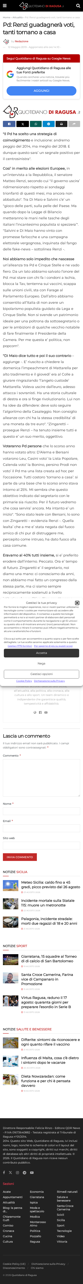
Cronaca (8, 1231)
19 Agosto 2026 (31, 966)
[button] (77, 603)
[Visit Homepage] (41, 6)
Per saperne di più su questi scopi (53, 646)
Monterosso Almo (38, 1223)
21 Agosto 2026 (31, 929)
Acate (7, 1191)
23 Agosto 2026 (31, 892)
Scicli (60, 1214)
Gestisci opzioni (41, 674)
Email (8, 821)
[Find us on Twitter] (10, 1172)
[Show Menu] (5, 6)
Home (6, 17)
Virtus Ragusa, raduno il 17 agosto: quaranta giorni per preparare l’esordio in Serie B (46, 1002)
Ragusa (35, 1241)
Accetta (41, 653)
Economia (37, 1191)
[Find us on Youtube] (32, 1173)
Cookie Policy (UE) (14, 1263)
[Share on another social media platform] (74, 124)
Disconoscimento (14, 1267)
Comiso (8, 1225)
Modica (35, 1216)
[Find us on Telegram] (24, 1173)
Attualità (18, 17)
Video (61, 1236)
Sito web (9, 838)
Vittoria (62, 1241)
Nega (41, 663)
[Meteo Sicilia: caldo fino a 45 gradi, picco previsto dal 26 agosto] (10, 885)
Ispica (34, 1202)
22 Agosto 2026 (31, 910)
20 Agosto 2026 (31, 1068)
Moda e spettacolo (37, 1209)
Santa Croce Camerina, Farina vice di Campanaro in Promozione (47, 979)
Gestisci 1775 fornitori (20, 646)
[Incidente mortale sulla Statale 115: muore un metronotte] (10, 903)
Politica (35, 1231)
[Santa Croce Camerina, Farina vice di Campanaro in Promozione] (10, 977)
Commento (12, 755)
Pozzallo (35, 1236)
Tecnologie (64, 1231)
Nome (8, 803)
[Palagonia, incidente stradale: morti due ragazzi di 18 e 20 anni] (10, 922)
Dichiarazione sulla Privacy (49, 680)
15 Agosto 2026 (31, 989)
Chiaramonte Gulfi (11, 1218)
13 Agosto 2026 (31, 1012)
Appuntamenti (13, 1197)
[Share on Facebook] (9, 124)
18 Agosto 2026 (31, 1091)
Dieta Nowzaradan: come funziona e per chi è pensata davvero (45, 1081)
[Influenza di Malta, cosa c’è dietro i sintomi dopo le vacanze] (10, 1061)
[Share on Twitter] (22, 124)
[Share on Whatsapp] (36, 124)
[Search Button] (78, 6)
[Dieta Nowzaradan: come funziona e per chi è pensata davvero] (10, 1079)
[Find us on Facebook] (4, 1173)
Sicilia (61, 1220)
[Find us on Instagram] (17, 1173)
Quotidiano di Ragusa (24, 1275)
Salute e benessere (63, 1198)
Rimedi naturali (67, 1191)
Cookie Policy (24, 680)
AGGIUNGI (41, 90)
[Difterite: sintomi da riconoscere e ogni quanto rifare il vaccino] (10, 1042)
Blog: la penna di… (12, 1209)
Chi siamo (37, 1267)
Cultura (8, 1241)
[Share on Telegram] (48, 124)
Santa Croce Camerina (65, 1207)
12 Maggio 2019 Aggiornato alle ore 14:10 (34, 47)
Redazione (21, 41)
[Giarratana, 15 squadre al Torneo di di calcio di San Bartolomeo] (10, 959)
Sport (60, 1225)
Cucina (7, 1236)
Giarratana (37, 1197)
